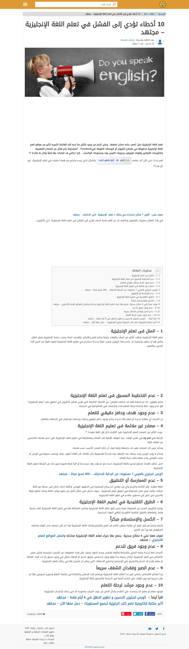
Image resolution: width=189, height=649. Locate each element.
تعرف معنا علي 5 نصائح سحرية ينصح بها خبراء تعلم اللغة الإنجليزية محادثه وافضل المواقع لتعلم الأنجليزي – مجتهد (105, 304)
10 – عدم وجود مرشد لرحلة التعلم (141, 315)
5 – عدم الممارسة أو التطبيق (144, 293)
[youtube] (150, 628)
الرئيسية (161, 14)
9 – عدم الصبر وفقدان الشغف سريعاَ (140, 311)
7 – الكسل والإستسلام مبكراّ (144, 300)
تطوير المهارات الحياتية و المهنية (39, 632)
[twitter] (156, 628)
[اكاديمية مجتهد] (162, 4)
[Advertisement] (94, 120)
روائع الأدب (49, 635)
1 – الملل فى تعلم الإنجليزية (145, 275)
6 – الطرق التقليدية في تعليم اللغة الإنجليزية (137, 297)
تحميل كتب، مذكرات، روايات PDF (39, 628)
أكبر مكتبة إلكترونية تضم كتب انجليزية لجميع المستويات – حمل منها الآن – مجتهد (119, 322)
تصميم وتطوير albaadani (94, 647)
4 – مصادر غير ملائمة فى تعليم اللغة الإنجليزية (136, 286)
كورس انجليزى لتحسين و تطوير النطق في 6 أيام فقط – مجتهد (101, 597)
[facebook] (163, 628)
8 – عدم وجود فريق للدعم (144, 308)
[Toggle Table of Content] (156, 271)
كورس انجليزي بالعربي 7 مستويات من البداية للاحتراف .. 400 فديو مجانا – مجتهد (121, 290)
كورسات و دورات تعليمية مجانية (40, 639)
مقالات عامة (49, 643)
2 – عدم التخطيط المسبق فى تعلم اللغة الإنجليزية (135, 279)
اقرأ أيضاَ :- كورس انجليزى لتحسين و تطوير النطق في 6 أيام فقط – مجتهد (122, 318)
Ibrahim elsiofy (128, 40)
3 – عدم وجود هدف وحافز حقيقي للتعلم (139, 282)
